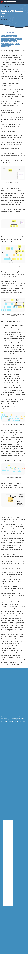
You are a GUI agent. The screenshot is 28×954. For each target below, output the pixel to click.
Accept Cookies (8, 862)
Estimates (13, 41)
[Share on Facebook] (10, 32)
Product (17, 43)
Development (5, 41)
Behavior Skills (5, 39)
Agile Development (11, 36)
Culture (20, 39)
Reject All (18, 863)
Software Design (6, 46)
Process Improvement (8, 43)
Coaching (13, 39)
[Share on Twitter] (13, 32)
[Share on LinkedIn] (7, 32)
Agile (3, 36)
